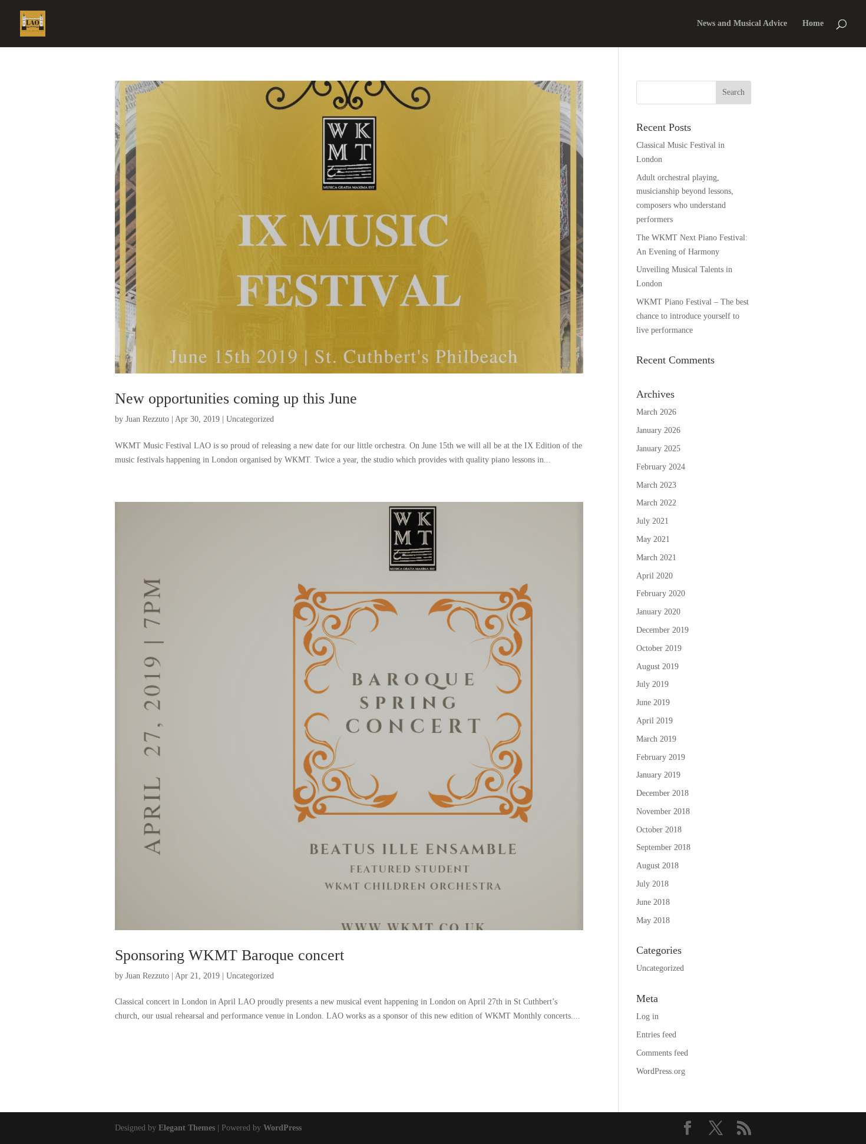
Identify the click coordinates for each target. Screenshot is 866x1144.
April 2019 (654, 720)
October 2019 (659, 648)
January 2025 (658, 448)
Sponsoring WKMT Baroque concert (229, 955)
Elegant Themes (186, 1127)
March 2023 (656, 485)
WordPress (282, 1127)
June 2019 (653, 702)
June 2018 (653, 902)
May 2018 (653, 920)
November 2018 (663, 811)
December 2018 (662, 793)
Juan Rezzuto (147, 419)
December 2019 (662, 630)
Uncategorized (250, 419)
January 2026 (658, 430)
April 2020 (654, 575)
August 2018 (657, 865)
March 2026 (656, 412)
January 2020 (658, 611)
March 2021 (656, 557)
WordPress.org (660, 1071)
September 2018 (663, 847)
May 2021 (653, 539)
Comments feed (662, 1053)
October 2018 (659, 829)
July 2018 (652, 884)
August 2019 (657, 666)
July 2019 (652, 684)
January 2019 (658, 775)
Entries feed (656, 1034)
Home (813, 23)
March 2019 (656, 739)
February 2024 (660, 466)
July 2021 (652, 521)
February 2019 (660, 757)
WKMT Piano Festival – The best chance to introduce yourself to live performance (692, 316)
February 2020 (660, 593)
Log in (647, 1016)
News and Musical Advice (742, 23)
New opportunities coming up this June (236, 398)
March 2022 (656, 502)
